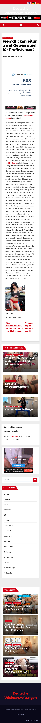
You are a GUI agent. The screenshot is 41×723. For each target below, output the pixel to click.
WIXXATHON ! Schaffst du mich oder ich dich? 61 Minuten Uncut (20, 361)
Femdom (8, 406)
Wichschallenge (8, 37)
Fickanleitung (8, 525)
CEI (5, 515)
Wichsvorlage (8, 573)
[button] (38, 25)
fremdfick (7, 56)
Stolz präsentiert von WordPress (14, 709)
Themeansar (20, 714)
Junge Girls (8, 536)
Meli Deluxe (12, 163)
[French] (30, 3)
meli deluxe (18, 56)
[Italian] (35, 3)
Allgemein (7, 494)
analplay (7, 499)
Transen (6, 562)
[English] (28, 3)
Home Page (34, 720)
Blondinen (9, 355)
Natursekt (7, 541)
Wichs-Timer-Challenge (19, 409)
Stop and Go (8, 557)
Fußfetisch (7, 531)
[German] (33, 3)
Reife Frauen (8, 547)
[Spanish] (38, 3)
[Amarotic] (20, 17)
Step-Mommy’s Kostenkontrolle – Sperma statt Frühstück (20, 627)
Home (28, 720)
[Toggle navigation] (21, 25)
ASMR (6, 504)
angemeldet (15, 436)
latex (12, 56)
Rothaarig (7, 552)
